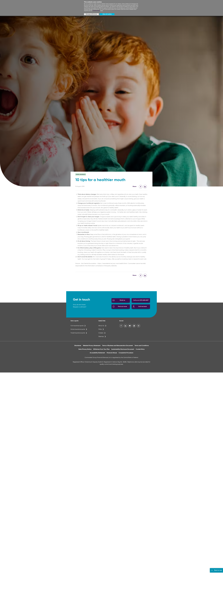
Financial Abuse (112, 353)
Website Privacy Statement (91, 345)
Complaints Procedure (126, 353)
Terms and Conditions (142, 345)
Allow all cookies (107, 14)
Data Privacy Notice (84, 349)
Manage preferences (91, 14)
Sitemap (101, 336)
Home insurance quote (78, 329)
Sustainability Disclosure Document (122, 349)
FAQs (100, 329)
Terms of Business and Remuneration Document (117, 345)
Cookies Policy (96, 10)
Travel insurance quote (78, 333)
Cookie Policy (140, 349)
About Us (101, 325)
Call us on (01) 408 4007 (141, 300)
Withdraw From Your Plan (101, 349)
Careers (100, 333)
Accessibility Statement (97, 353)
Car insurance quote (77, 325)
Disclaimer (77, 345)
